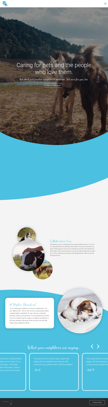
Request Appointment (54, 85)
